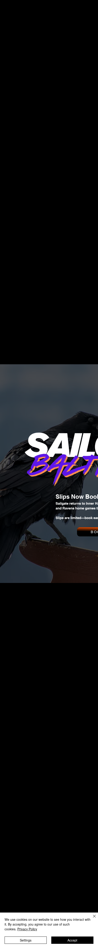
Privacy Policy (27, 929)
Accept (72, 940)
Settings (25, 940)
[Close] (91, 918)
